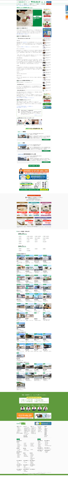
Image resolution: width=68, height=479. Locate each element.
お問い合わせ (46, 435)
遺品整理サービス (33, 431)
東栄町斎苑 (46, 451)
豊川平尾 (46, 444)
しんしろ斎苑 (40, 451)
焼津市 (44, 239)
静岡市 (20, 238)
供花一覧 (45, 436)
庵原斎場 (32, 459)
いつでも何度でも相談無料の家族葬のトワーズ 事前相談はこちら (25, 106)
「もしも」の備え (26, 427)
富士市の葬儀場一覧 (19, 460)
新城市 (20, 250)
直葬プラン (18, 427)
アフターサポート (39, 426)
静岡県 (18, 439)
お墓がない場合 (26, 431)
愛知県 (39, 439)
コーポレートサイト (49, 472)
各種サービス (32, 426)
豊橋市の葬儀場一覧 (40, 440)
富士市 (20, 239)
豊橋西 (39, 441)
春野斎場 (25, 449)
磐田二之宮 (32, 461)
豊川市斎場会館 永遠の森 (48, 445)
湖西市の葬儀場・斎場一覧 (34, 165)
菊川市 (36, 241)
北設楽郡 (28, 250)
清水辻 (31, 457)
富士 (18, 461)
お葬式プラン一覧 (19, 426)
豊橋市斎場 (39, 446)
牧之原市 (44, 241)
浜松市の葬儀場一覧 (19, 440)
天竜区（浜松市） (46, 236)
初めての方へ (25, 426)
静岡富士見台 (19, 454)
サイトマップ (45, 472)
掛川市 (20, 243)
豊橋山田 (39, 445)
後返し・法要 (40, 431)
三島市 (28, 239)
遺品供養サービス (33, 432)
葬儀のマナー (26, 432)
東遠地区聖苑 (19, 470)
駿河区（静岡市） (30, 238)
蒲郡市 (44, 248)
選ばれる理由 (25, 435)
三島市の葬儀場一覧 (25, 460)
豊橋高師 (39, 444)
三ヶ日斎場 (18, 449)
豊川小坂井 (46, 443)
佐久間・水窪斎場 (26, 450)
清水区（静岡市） (46, 238)
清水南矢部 (32, 455)
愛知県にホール (22, 246)
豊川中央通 (46, 442)
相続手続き (39, 427)
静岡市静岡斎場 (26, 456)
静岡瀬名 (25, 454)
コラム (45, 427)
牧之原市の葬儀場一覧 (26, 469)
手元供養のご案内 (33, 433)
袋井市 (28, 241)
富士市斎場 (18, 463)
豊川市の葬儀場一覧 (47, 440)
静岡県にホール (22, 233)
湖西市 (20, 241)
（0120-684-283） (24, 42)
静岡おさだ (18, 455)
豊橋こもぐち (40, 443)
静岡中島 (18, 457)
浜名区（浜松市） (38, 236)
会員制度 (45, 433)
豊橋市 (20, 248)
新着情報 (45, 426)
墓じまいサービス (33, 427)
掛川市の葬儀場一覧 (32, 469)
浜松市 (20, 236)
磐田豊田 (32, 462)
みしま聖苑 (25, 462)
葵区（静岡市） (38, 238)
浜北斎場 (18, 450)
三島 (24, 461)
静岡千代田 (25, 455)
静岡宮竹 (18, 456)
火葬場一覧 (45, 428)
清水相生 (32, 456)
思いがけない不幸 (26, 433)
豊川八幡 (46, 441)
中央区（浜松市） (30, 236)
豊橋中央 (39, 442)
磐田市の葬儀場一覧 (32, 460)
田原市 (36, 248)
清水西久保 (32, 454)
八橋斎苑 (46, 452)
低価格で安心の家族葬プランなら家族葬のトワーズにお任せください (25, 97)
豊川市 (28, 248)
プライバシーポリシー (40, 472)
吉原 (18, 462)
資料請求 (45, 434)
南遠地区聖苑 (25, 471)
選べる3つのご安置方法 (20, 433)
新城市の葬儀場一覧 (40, 450)
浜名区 (18, 448)
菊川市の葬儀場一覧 (19, 469)
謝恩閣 (25, 470)
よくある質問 (26, 434)
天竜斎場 (32, 449)
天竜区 (24, 448)
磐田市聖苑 (32, 463)
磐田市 (36, 239)
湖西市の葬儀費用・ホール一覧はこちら (22, 107)
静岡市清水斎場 (33, 458)
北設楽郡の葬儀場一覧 (47, 450)
